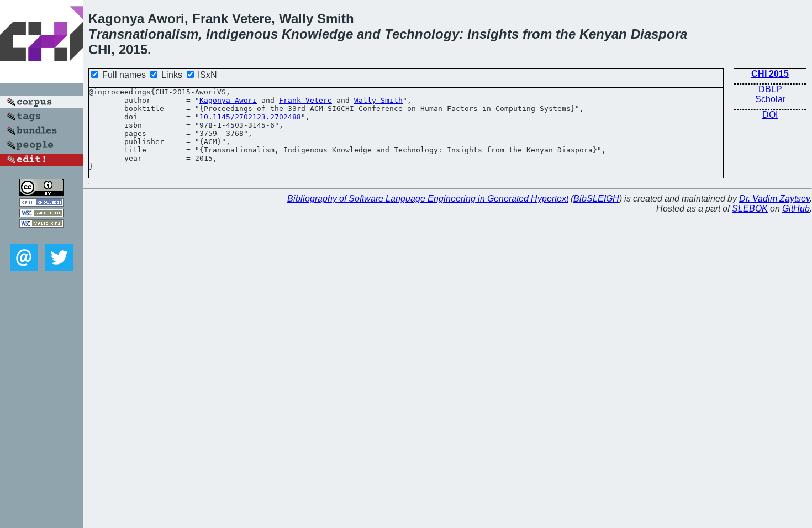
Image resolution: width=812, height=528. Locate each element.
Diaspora (659, 34)
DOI (770, 114)
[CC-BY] (41, 193)
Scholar (770, 99)
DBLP (770, 89)
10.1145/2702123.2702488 (250, 117)
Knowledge (317, 34)
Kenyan (603, 34)
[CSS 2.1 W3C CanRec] (41, 235)
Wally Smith (378, 100)
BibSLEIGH (596, 198)
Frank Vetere (305, 100)
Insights (493, 34)
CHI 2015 (770, 73)
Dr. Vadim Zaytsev (774, 198)
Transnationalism (143, 34)
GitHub (796, 208)
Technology (421, 34)
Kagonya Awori (228, 100)
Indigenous (242, 34)
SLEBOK (750, 208)
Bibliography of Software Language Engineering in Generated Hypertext (427, 198)
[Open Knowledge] (41, 203)
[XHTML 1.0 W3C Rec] (41, 214)
